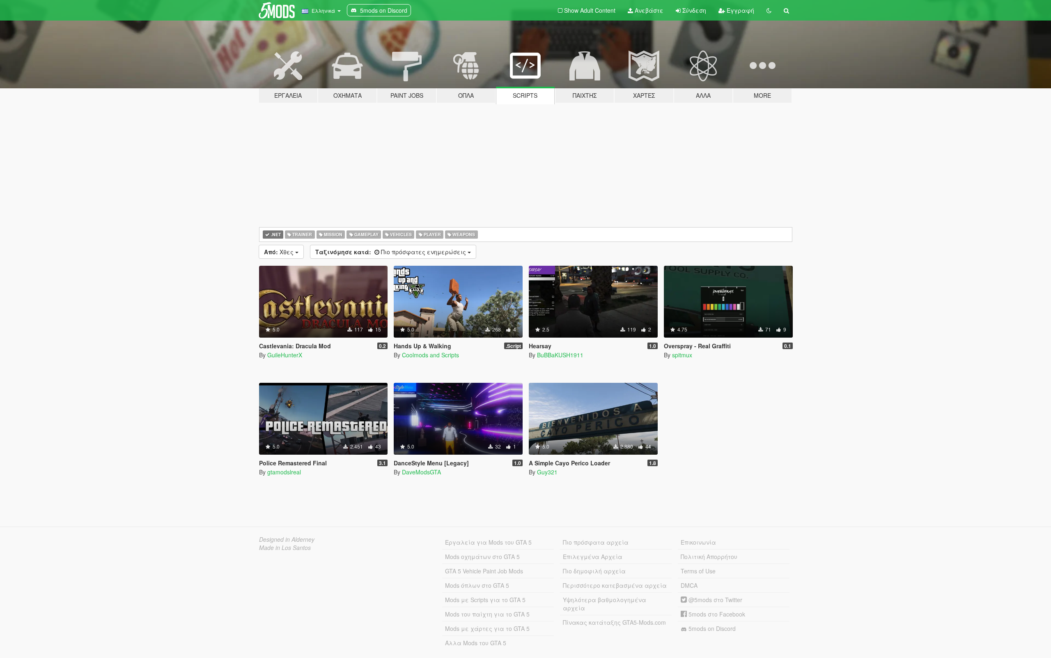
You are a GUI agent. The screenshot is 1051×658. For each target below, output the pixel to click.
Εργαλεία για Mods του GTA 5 (488, 542)
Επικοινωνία (698, 542)
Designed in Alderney (286, 539)
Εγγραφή (739, 10)
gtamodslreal (284, 472)
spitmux (682, 355)
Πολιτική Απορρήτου (709, 556)
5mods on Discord (711, 628)
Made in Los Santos (285, 547)
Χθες (279, 252)
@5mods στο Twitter (714, 600)
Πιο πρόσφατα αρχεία (596, 542)
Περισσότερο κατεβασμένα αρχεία (615, 585)
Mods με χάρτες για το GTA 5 (487, 628)
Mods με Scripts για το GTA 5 (485, 600)
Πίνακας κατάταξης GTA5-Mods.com (614, 622)
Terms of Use (698, 571)
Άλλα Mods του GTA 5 (475, 643)
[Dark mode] (769, 10)
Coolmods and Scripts (430, 355)
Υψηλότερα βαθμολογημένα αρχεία (604, 604)
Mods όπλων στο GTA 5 (477, 585)
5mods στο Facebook (716, 614)
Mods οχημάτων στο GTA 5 (482, 556)
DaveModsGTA (421, 472)
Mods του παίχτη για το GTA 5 (487, 614)
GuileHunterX (284, 355)
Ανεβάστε (648, 10)
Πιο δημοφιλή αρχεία (594, 571)
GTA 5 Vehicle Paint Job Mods (484, 571)
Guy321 (547, 472)
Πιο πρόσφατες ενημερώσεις (391, 252)
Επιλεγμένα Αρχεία (592, 556)
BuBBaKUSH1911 (560, 355)
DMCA (689, 585)
